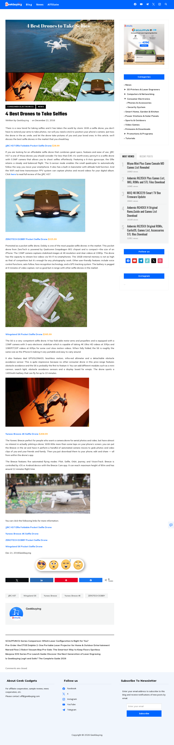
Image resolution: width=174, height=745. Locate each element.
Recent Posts (146, 156)
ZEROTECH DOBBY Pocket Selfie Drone (26, 239)
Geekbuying (23, 120)
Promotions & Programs (140, 133)
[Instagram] (147, 4)
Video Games (132, 124)
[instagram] (159, 4)
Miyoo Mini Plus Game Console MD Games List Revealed (145, 165)
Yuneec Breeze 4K (72, 595)
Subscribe (144, 713)
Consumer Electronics (20, 107)
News (40, 4)
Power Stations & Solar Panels (142, 116)
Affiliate (53, 4)
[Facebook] (135, 4)
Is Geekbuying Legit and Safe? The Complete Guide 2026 (35, 658)
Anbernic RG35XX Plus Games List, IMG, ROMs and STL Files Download (146, 180)
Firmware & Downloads (137, 129)
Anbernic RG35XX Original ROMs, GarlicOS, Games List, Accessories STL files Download (145, 230)
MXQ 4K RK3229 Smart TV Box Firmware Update (144, 195)
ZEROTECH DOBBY (96, 595)
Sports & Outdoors (135, 120)
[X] (153, 4)
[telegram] (141, 260)
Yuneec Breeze (50, 595)
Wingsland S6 (30, 595)
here (13, 174)
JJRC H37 (12, 595)
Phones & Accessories (139, 102)
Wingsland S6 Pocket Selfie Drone (23, 334)
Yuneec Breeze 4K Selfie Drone (21, 533)
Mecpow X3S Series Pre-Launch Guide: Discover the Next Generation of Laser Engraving (52, 654)
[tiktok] (147, 260)
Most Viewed (128, 156)
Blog (29, 4)
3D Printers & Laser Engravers (143, 89)
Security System (136, 107)
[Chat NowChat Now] (171, 525)
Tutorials (130, 138)
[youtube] (141, 4)
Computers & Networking (140, 94)
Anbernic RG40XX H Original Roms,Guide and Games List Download (142, 211)
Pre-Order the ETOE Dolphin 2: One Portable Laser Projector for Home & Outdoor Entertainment (57, 645)
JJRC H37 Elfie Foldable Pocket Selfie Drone (28, 145)
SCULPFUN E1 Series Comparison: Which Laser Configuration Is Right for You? (46, 641)
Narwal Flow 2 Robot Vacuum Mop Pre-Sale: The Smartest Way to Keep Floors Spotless (52, 649)
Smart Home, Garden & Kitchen (142, 111)
